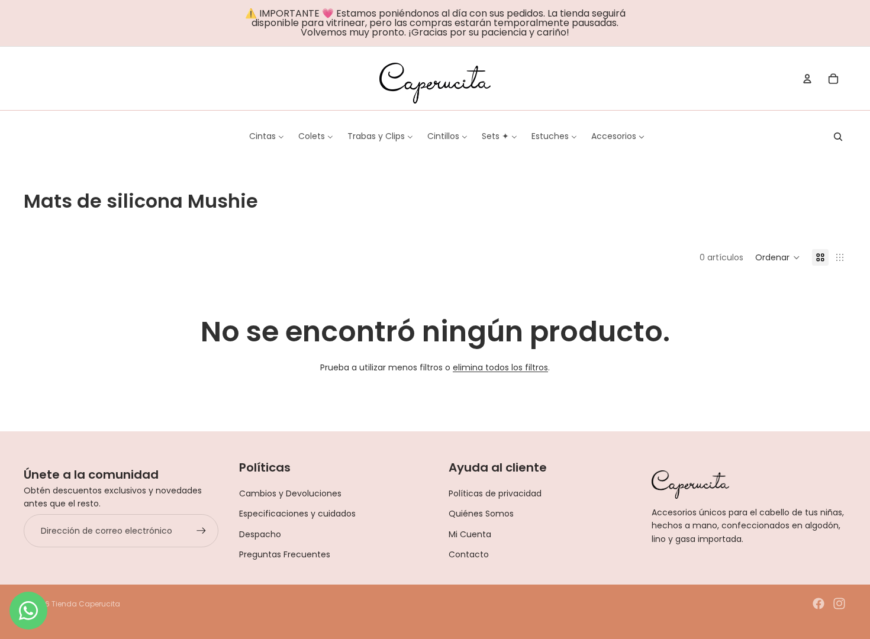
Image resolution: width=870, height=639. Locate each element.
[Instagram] (839, 603)
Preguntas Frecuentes (284, 554)
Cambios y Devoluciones (290, 493)
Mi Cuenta (470, 534)
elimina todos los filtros (500, 367)
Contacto (469, 554)
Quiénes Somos (481, 513)
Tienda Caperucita (85, 604)
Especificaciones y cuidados (297, 513)
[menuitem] (266, 136)
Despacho (260, 534)
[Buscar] (838, 137)
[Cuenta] (807, 79)
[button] (777, 257)
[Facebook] (818, 603)
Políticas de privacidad (495, 493)
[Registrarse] (201, 530)
